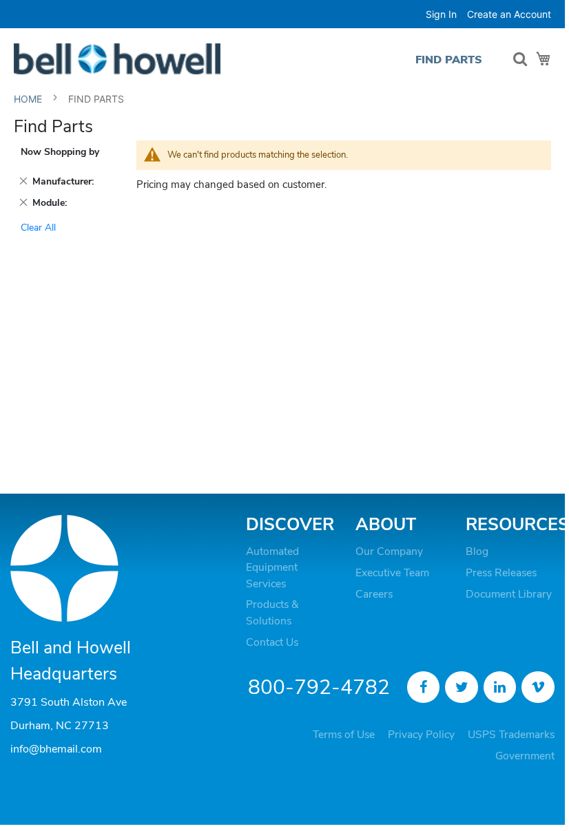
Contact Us (272, 642)
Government (525, 756)
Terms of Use (344, 734)
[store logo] (117, 58)
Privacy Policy (421, 734)
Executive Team (392, 572)
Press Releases (501, 572)
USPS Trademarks (511, 734)
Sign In (441, 14)
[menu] (452, 59)
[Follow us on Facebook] (423, 687)
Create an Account (509, 14)
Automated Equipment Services (272, 567)
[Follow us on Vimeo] (538, 687)
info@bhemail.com (56, 749)
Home (29, 99)
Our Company (389, 551)
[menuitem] (448, 59)
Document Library (509, 594)
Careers (374, 594)
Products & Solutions (272, 612)
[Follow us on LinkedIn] (500, 687)
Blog (477, 551)
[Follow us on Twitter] (461, 687)
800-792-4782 (319, 687)
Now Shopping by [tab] (60, 151)
